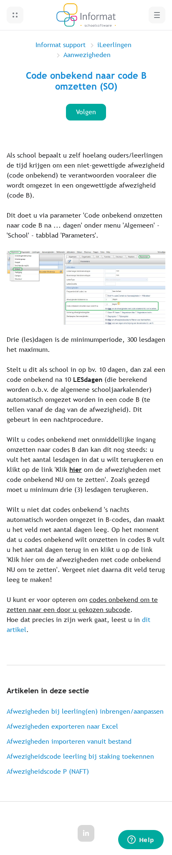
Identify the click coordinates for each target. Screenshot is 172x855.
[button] (15, 15)
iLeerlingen (114, 45)
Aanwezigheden (87, 55)
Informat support (60, 45)
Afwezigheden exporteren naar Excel (62, 726)
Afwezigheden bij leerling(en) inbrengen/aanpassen (85, 711)
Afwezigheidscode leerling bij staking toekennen (80, 756)
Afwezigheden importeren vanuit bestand (69, 741)
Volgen (86, 112)
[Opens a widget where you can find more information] (141, 840)
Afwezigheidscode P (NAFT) (48, 771)
